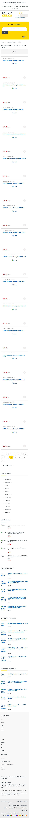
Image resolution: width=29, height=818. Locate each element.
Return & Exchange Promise (22, 6)
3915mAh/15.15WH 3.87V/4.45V (9, 132)
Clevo (2, 745)
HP (6, 488)
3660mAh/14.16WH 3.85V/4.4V (8, 279)
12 (15, 457)
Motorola (7, 494)
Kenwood (3, 722)
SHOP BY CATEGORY (14, 24)
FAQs (16, 8)
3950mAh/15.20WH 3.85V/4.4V (8, 304)
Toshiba (3, 750)
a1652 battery (24, 810)
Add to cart (24, 77)
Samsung (7, 482)
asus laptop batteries (14, 805)
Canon (2, 739)
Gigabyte (3, 742)
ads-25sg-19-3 (24, 805)
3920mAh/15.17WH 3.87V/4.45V (9, 58)
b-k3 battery (19, 801)
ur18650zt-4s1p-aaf (8, 808)
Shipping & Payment (7, 6)
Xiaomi (6, 497)
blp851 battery (11, 803)
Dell (6, 491)
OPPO (6, 512)
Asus (6, 485)
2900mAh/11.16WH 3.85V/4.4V (8, 181)
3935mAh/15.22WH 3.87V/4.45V (9, 230)
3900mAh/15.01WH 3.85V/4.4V (8, 156)
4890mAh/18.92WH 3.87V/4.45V (9, 205)
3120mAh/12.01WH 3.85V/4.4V (8, 377)
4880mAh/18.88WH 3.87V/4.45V (9, 426)
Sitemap (3, 769)
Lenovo (7, 479)
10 (6, 457)
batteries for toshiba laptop (20, 808)
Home (2, 42)
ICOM (2, 728)
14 (24, 457)
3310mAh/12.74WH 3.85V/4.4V (8, 107)
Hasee (2, 730)
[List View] (15, 51)
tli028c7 (25, 801)
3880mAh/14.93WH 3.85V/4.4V (8, 353)
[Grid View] (13, 51)
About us (3, 759)
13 (19, 457)
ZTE (6, 503)
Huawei (7, 509)
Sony (6, 500)
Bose (2, 747)
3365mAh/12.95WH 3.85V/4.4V (8, 328)
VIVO (6, 506)
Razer (2, 725)
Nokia (2, 720)
